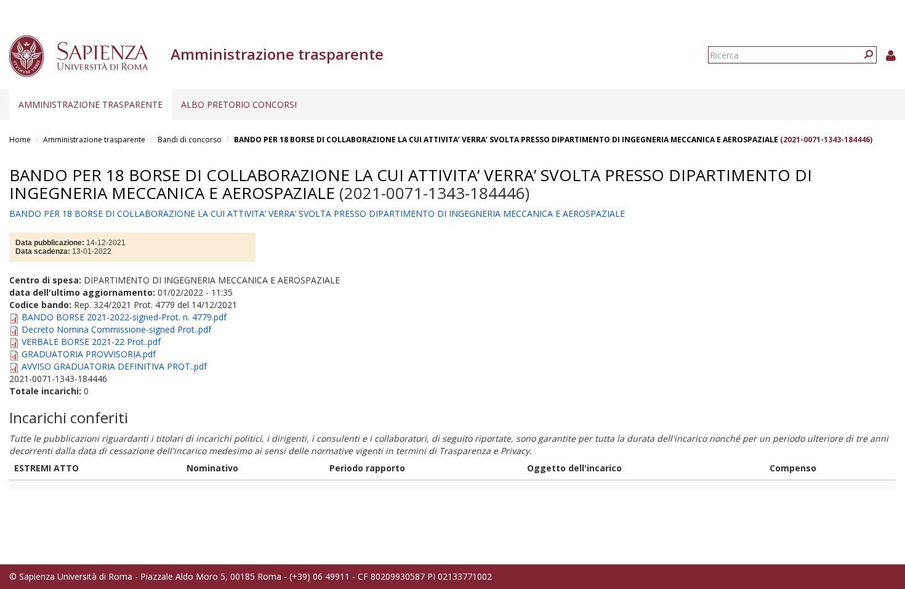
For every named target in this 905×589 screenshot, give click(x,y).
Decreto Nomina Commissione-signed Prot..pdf (116, 329)
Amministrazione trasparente (90, 104)
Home (20, 139)
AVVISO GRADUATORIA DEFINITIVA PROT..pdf (114, 366)
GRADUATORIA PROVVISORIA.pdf (89, 354)
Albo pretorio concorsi (239, 104)
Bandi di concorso (190, 139)
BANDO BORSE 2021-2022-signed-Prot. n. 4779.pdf (124, 317)
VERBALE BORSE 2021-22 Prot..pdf (91, 341)
